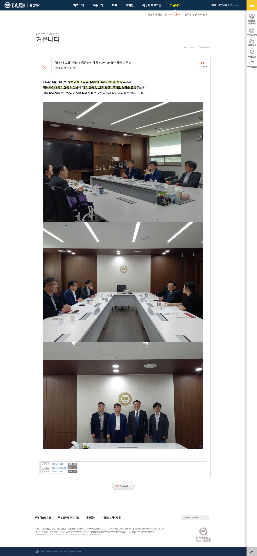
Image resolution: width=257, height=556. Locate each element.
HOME (213, 5)
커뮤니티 (194, 47)
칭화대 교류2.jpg (59, 464)
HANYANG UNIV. (225, 5)
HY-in (237, 5)
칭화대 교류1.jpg (59, 468)
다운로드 (45, 464)
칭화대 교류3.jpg (59, 471)
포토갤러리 (205, 47)
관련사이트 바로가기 (191, 517)
